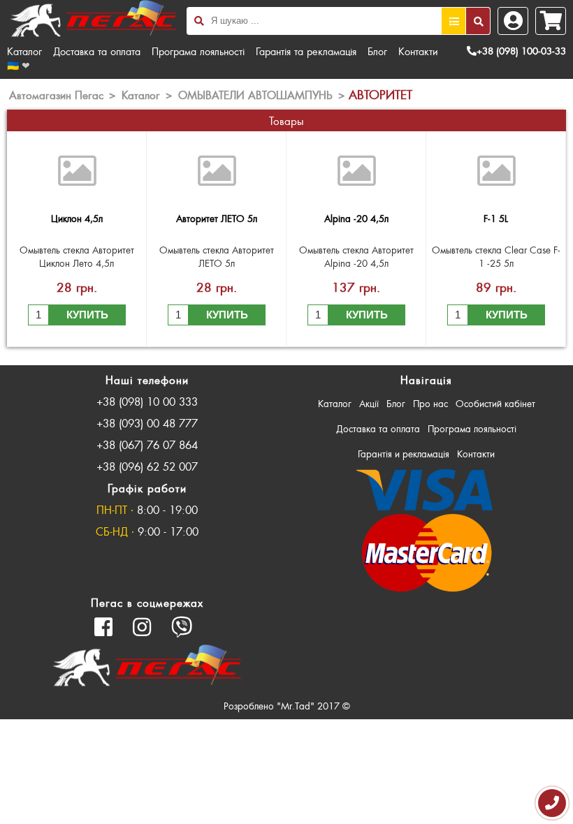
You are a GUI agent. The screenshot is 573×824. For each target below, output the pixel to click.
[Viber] (182, 627)
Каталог (24, 51)
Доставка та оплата (96, 51)
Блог (377, 51)
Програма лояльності (198, 51)
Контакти (418, 51)
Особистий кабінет (495, 403)
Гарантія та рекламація (306, 51)
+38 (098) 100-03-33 (521, 50)
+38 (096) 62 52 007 (147, 466)
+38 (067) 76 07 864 (147, 444)
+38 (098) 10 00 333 (147, 401)
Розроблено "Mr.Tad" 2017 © (287, 705)
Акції (369, 403)
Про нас (430, 403)
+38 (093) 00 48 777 (147, 422)
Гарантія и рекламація (403, 453)
